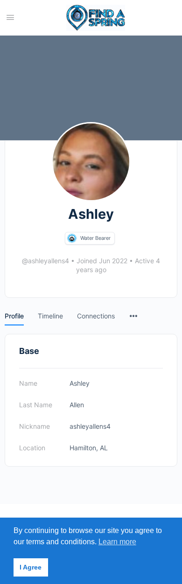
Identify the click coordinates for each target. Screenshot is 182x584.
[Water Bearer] (72, 238)
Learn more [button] (117, 542)
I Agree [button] (31, 567)
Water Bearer (95, 238)
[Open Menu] (10, 17)
